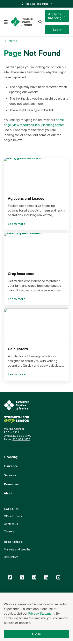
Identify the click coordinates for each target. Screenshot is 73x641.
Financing (11, 457)
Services (10, 475)
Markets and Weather (18, 549)
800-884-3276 (21, 439)
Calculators (11, 557)
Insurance (11, 466)
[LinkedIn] (46, 577)
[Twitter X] (22, 577)
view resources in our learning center (38, 125)
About (8, 493)
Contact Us (11, 523)
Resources (11, 484)
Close (36, 634)
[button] (57, 16)
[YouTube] (58, 577)
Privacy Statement (41, 613)
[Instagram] (34, 577)
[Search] (40, 22)
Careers (9, 531)
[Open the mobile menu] (6, 21)
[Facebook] (10, 577)
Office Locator (13, 516)
